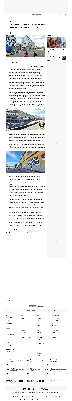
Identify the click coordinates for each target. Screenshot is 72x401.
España (38, 320)
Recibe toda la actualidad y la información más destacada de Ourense (58, 374)
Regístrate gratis (32, 306)
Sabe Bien (54, 316)
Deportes (38, 325)
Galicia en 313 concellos (26, 337)
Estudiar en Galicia (55, 320)
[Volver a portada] (36, 15)
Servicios (7, 340)
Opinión (38, 323)
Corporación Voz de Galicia (17, 392)
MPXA (52, 392)
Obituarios (39, 335)
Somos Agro (39, 332)
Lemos (22, 327)
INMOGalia (8, 343)
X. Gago (48, 53)
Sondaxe (37, 392)
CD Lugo (38, 348)
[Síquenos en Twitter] (51, 380)
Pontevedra (23, 332)
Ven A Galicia (54, 327)
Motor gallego (39, 355)
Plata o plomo (54, 325)
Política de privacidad (27, 399)
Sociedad (38, 327)
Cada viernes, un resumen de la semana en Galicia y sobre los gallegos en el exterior (17, 369)
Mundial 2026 (39, 341)
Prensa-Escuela (48, 392)
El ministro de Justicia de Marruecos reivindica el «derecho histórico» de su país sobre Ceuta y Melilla (54, 58)
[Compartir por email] (13, 66)
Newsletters (8, 326)
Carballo (23, 322)
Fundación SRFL (24, 392)
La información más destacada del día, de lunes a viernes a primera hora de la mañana (17, 360)
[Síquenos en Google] (51, 383)
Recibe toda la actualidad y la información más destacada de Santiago (18, 374)
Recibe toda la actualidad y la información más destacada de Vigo (38, 374)
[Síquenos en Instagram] (54, 380)
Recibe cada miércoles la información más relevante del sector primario (37, 365)
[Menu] (7, 15)
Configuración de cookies (48, 399)
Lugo (22, 328)
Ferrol (22, 325)
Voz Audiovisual (29, 392)
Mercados (54, 337)
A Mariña (23, 316)
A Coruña (23, 315)
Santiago (23, 333)
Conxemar (38, 146)
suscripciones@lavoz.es (44, 389)
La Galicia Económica (41, 337)
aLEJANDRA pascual (16, 32)
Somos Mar (39, 333)
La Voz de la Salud (55, 315)
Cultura (38, 328)
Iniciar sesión (40, 306)
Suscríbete (8, 320)
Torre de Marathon (40, 343)
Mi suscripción (8, 315)
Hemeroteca (8, 319)
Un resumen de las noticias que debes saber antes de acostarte (37, 360)
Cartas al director (9, 332)
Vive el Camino (55, 330)
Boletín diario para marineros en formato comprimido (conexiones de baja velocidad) (57, 365)
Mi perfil (7, 325)
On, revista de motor (56, 344)
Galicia (38, 316)
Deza (22, 323)
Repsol (31, 136)
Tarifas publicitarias (9, 338)
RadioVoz (33, 392)
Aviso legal (21, 399)
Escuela (53, 342)
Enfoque (53, 328)
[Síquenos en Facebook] (48, 380)
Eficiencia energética (10, 351)
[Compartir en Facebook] (15, 66)
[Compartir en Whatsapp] (10, 66)
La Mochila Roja (55, 332)
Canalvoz (40, 392)
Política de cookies (33, 399)
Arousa (22, 318)
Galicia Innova (55, 333)
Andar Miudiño (39, 350)
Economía (39, 318)
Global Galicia (55, 318)
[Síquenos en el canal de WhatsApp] (48, 383)
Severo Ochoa (25, 104)
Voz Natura (43, 392)
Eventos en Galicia (9, 345)
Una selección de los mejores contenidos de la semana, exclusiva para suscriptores (57, 360)
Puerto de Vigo (36, 143)
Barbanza (23, 320)
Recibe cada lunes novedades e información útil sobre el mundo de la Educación (17, 365)
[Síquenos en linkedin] (57, 380)
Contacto (7, 347)
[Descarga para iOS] (20, 381)
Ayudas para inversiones (10, 353)
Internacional (39, 322)
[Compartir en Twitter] (17, 66)
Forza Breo (39, 351)
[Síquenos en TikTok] (63, 380)
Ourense (23, 330)
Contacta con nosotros (10, 334)
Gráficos (38, 330)
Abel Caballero (22, 69)
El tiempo (38, 339)
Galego (54, 310)
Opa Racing (39, 346)
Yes (53, 340)
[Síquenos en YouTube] (60, 380)
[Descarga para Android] (22, 381)
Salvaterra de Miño (28, 229)
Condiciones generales (40, 399)
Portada (38, 315)
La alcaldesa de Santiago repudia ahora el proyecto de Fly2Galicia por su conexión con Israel (56, 51)
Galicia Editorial (56, 392)
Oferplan (7, 342)
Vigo (22, 335)
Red (53, 323)
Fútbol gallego (39, 353)
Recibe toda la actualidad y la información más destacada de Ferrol (58, 369)
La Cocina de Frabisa (56, 322)
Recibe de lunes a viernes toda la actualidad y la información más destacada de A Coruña (38, 369)
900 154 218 (28, 389)
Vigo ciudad (23, 229)
